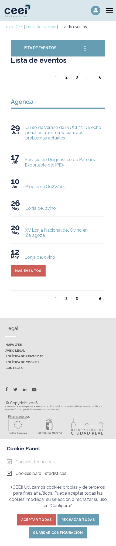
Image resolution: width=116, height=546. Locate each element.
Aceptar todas (36, 520)
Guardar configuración (58, 533)
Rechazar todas (78, 520)
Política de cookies (22, 362)
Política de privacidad (24, 356)
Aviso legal (15, 350)
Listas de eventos (41, 27)
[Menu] (109, 10)
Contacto (14, 368)
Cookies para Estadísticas (40, 473)
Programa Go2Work (45, 186)
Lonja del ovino (40, 208)
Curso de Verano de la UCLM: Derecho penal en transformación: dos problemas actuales (63, 133)
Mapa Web (13, 345)
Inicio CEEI (14, 27)
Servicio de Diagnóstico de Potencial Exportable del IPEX (61, 162)
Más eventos (28, 271)
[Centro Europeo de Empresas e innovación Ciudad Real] (20, 10)
